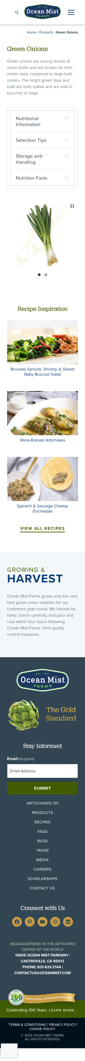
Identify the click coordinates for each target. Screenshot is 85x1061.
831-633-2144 (49, 967)
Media (42, 859)
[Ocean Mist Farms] (42, 12)
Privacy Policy (62, 1024)
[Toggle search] (17, 12)
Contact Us (42, 888)
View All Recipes (42, 528)
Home (31, 32)
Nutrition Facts (31, 177)
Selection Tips (31, 139)
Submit (42, 788)
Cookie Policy (42, 1029)
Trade (42, 850)
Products (46, 32)
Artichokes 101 (42, 803)
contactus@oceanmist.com (42, 973)
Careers (42, 869)
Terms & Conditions (27, 1024)
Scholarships (42, 878)
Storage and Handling (29, 158)
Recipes (42, 822)
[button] (71, 12)
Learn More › (63, 1010)
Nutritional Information (28, 121)
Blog (42, 840)
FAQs (43, 831)
